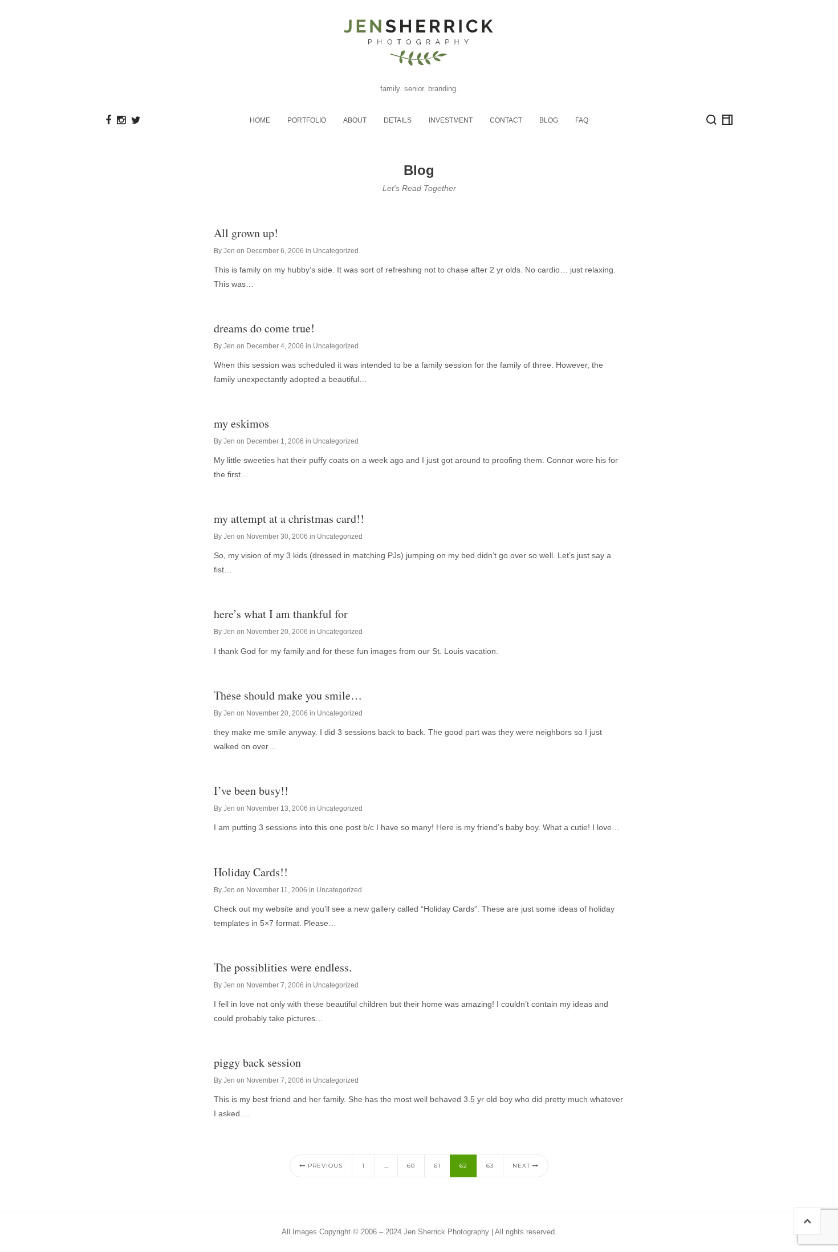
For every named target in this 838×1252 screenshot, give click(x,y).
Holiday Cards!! (251, 872)
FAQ (581, 120)
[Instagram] (121, 120)
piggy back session (257, 1062)
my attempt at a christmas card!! (289, 518)
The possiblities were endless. (283, 967)
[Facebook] (108, 120)
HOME (260, 120)
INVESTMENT (451, 120)
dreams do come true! (264, 328)
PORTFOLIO (306, 120)
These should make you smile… (288, 695)
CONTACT (506, 120)
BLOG (548, 120)
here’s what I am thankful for (281, 613)
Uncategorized (336, 251)
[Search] (711, 120)
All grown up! (246, 233)
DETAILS (398, 120)
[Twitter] (136, 120)
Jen (229, 251)
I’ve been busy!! (251, 790)
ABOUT (355, 120)
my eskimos (241, 423)
